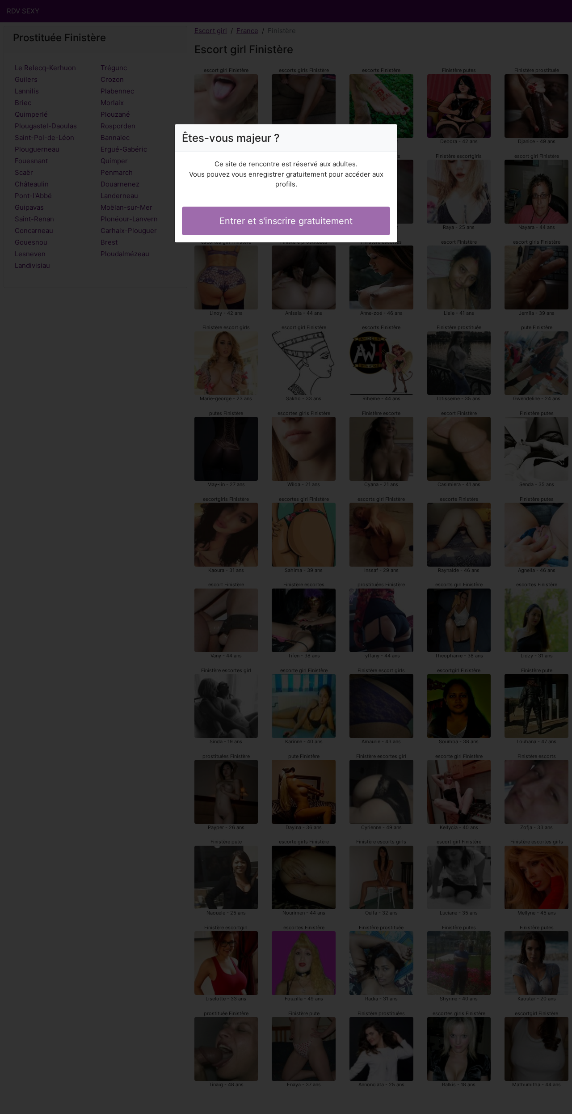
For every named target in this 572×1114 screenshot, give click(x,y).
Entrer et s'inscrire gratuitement (286, 221)
